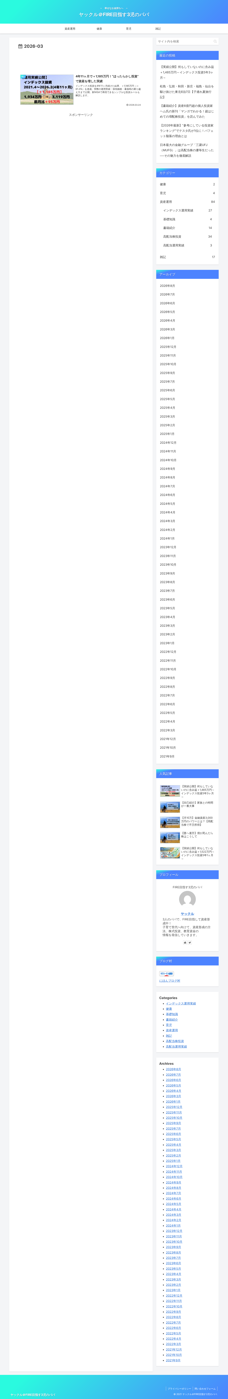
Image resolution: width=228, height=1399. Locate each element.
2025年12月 (168, 347)
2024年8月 (167, 477)
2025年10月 (168, 364)
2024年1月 (167, 538)
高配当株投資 (187, 236)
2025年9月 (167, 373)
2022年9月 (167, 678)
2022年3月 (167, 730)
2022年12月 (168, 651)
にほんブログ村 (169, 980)
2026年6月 (167, 303)
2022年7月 (167, 695)
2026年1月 (167, 338)
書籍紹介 (187, 228)
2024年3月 (167, 521)
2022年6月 (167, 704)
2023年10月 (168, 564)
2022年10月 (168, 669)
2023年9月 (167, 573)
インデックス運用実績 (187, 210)
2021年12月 (168, 739)
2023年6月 (167, 599)
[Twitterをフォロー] (190, 942)
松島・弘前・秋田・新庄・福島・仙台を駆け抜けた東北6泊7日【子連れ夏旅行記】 (187, 92)
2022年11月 (168, 660)
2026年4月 (167, 320)
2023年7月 (167, 590)
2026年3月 (167, 329)
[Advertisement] (81, 59)
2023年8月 (167, 582)
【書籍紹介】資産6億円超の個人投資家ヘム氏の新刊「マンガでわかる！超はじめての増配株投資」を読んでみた (187, 111)
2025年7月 (167, 381)
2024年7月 (167, 486)
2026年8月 (167, 285)
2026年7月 (167, 294)
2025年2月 (167, 425)
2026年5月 (167, 312)
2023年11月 (168, 556)
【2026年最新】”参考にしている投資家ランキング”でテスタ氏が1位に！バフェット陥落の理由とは (186, 131)
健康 (187, 184)
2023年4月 (167, 617)
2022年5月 (167, 713)
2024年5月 (167, 503)
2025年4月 (167, 407)
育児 (187, 193)
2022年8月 (167, 686)
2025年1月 (167, 434)
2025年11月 (168, 355)
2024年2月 (167, 530)
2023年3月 (167, 625)
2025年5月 (167, 399)
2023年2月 (167, 634)
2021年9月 (167, 756)
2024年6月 (167, 495)
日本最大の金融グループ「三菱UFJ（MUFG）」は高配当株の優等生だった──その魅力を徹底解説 (187, 150)
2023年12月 (168, 547)
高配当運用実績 (187, 245)
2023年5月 (167, 608)
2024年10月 (168, 460)
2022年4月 (167, 721)
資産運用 (187, 201)
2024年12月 (168, 442)
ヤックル (187, 914)
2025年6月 (167, 390)
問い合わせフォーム (205, 1388)
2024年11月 (168, 451)
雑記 (187, 257)
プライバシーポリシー (179, 1388)
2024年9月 (167, 468)
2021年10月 (168, 747)
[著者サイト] (185, 942)
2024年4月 (167, 512)
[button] (215, 41)
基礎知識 (187, 219)
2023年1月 (167, 643)
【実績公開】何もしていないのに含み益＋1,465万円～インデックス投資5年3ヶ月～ (187, 72)
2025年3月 (167, 416)
